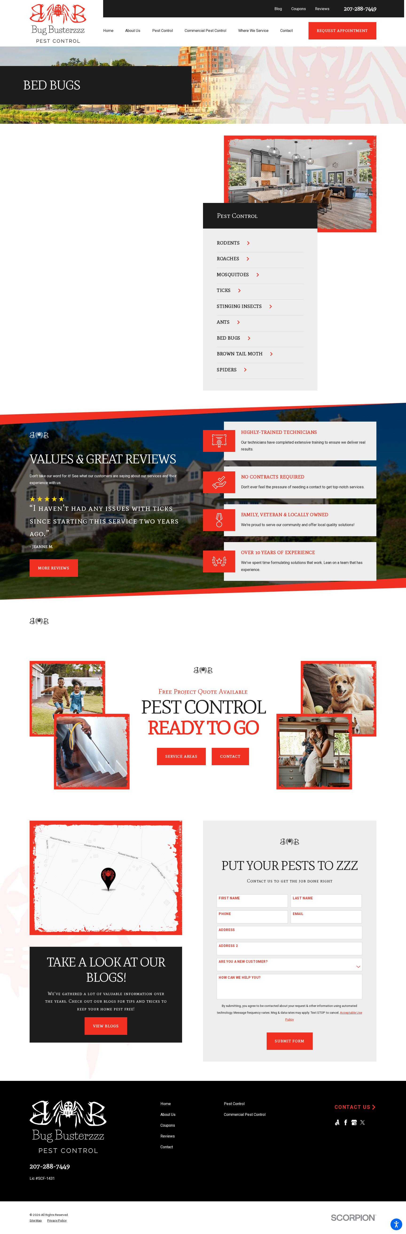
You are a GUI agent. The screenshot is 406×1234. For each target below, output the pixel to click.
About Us (168, 1114)
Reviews (322, 9)
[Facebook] (345, 1122)
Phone (225, 914)
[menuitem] (114, 31)
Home (165, 1104)
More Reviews (53, 568)
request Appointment (342, 30)
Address (227, 930)
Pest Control (234, 1104)
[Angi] (337, 1122)
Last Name (303, 898)
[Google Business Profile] (354, 1122)
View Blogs (106, 1026)
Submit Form (289, 1041)
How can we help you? (240, 977)
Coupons (298, 9)
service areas (181, 756)
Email (298, 914)
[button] (396, 1224)
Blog (278, 9)
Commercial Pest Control (244, 1114)
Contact (230, 756)
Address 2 (228, 946)
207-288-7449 (360, 9)
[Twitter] (362, 1122)
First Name (229, 898)
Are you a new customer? (243, 961)
